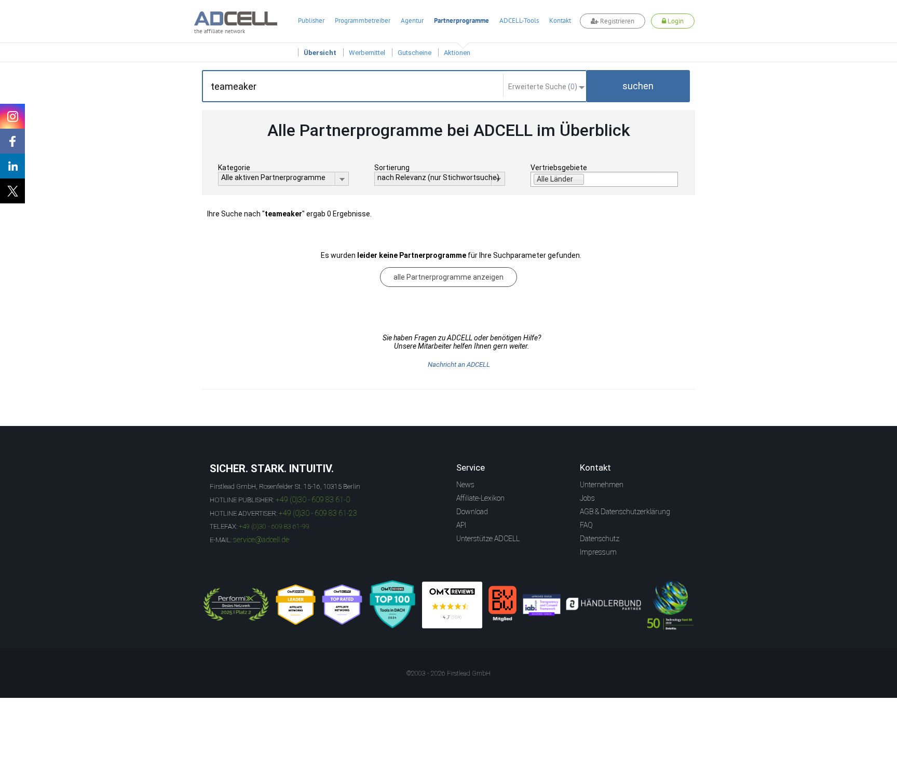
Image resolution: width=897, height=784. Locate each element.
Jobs (587, 498)
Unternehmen (601, 484)
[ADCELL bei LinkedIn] (12, 166)
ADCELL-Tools (519, 20)
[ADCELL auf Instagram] (12, 116)
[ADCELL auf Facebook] (12, 141)
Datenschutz (599, 538)
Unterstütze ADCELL (488, 538)
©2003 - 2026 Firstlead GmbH (448, 673)
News (465, 484)
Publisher (311, 20)
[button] (638, 86)
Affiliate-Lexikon (480, 498)
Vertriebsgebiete (559, 167)
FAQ (586, 525)
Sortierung (392, 167)
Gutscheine (414, 53)
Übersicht (320, 53)
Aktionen (457, 53)
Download (472, 511)
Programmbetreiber (362, 20)
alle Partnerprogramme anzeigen (448, 277)
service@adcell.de (261, 539)
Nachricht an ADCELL (459, 364)
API (461, 525)
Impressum (598, 552)
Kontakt (560, 20)
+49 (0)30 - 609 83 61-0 (313, 500)
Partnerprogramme (461, 20)
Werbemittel (367, 53)
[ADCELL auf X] (12, 190)
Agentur (412, 20)
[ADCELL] (452, 605)
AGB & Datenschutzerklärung (625, 511)
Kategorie (234, 167)
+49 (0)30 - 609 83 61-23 (318, 513)
